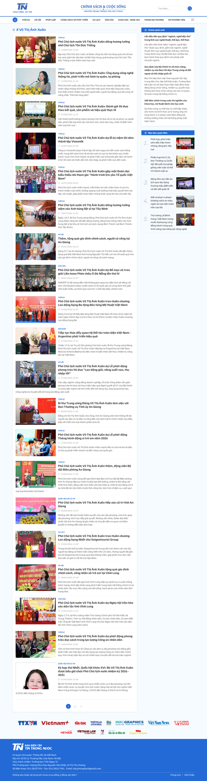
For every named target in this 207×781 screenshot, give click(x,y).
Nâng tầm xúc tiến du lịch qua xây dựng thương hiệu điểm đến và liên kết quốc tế (162, 184)
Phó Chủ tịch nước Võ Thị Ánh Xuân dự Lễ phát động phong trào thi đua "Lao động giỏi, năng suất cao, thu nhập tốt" (93, 369)
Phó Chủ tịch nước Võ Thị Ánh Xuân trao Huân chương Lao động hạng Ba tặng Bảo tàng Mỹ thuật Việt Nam (94, 303)
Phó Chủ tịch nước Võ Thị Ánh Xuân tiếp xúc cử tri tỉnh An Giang (96, 504)
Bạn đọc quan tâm (157, 132)
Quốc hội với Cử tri (66, 498)
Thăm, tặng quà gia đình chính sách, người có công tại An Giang (94, 240)
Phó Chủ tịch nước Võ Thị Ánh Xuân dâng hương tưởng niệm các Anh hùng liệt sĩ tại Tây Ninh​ (94, 206)
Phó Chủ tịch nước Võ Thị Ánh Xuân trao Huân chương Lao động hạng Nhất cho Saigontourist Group (94, 537)
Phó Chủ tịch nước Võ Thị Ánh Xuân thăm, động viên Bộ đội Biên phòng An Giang (94, 467)
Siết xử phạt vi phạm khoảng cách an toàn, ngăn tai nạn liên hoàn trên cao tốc (162, 202)
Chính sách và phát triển (74, 19)
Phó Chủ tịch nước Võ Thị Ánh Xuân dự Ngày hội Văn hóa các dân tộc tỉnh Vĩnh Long (95, 604)
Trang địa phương (154, 19)
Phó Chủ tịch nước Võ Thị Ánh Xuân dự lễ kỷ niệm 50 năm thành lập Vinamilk (96, 139)
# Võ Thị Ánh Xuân (31, 29)
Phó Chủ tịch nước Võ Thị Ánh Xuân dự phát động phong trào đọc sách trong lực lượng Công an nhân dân (95, 637)
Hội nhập (62, 329)
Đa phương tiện (176, 19)
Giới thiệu (189, 775)
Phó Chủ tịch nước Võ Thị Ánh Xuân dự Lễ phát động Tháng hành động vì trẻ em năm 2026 (92, 436)
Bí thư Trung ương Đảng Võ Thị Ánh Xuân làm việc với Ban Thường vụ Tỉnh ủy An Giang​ (93, 404)
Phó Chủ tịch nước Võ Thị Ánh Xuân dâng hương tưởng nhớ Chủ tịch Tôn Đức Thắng (94, 43)
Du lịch (96, 19)
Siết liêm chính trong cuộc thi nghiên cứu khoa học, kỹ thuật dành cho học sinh (165, 102)
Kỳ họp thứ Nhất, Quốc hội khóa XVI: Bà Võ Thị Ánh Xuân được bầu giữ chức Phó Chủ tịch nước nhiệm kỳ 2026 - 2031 (95, 671)
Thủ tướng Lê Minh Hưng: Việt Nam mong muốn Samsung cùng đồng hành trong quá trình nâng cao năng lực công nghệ (169, 222)
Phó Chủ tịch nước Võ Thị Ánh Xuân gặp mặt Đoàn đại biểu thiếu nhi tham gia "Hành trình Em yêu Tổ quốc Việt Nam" (95, 174)
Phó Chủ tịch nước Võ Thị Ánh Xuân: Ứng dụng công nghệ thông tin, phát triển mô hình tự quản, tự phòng (96, 74)
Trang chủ (175, 775)
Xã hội (37, 19)
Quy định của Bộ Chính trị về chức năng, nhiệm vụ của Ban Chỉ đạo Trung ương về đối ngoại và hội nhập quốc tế (167, 70)
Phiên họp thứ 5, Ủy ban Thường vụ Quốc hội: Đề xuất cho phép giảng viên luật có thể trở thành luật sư (162, 164)
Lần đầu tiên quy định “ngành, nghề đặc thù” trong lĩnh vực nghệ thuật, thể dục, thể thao (167, 38)
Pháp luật (51, 19)
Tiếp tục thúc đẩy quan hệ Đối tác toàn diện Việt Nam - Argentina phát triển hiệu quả (94, 334)
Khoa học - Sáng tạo (129, 19)
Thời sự (26, 19)
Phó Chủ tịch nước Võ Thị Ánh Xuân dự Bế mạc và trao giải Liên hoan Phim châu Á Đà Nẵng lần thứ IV (94, 271)
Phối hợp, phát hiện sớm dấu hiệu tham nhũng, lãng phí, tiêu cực (161, 144)
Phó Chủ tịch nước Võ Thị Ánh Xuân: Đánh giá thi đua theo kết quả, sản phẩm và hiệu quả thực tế (93, 108)
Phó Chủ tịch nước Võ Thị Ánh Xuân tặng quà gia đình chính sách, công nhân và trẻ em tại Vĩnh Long (93, 571)
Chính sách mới (156, 29)
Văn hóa (109, 19)
